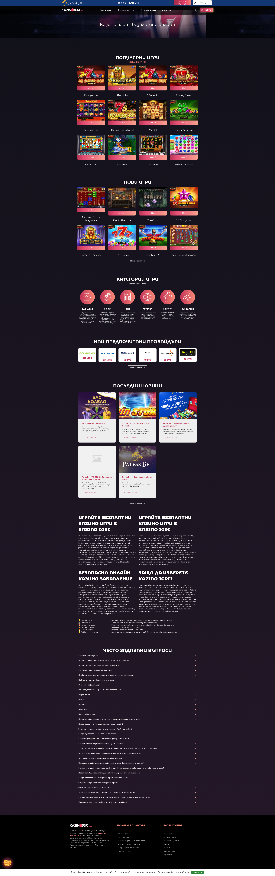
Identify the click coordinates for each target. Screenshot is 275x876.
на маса (167, 309)
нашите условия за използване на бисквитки (167, 872)
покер (107, 309)
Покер (167, 848)
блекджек (87, 309)
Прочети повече (90, 437)
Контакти (166, 10)
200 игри (87, 358)
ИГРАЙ (91, 88)
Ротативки (169, 851)
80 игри (127, 360)
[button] (137, 283)
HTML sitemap (123, 837)
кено (127, 309)
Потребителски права (128, 848)
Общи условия (123, 851)
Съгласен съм (197, 872)
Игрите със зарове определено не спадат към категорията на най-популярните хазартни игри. (187, 315)
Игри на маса (170, 837)
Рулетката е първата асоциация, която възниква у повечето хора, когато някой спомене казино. (147, 315)
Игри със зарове (171, 841)
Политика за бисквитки (128, 844)
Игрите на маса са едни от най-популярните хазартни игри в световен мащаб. (167, 315)
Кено (166, 844)
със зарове (187, 309)
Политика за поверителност (131, 841)
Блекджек (168, 834)
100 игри (107, 360)
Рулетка (168, 855)
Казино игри (122, 834)
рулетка (147, 309)
